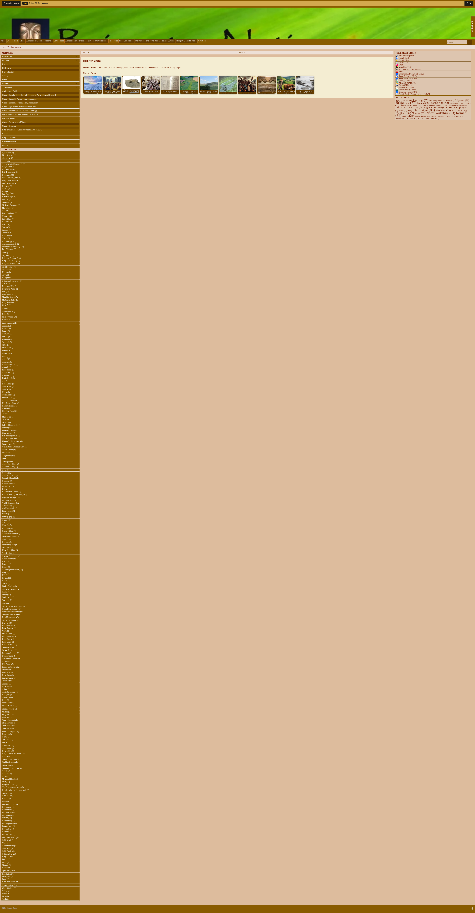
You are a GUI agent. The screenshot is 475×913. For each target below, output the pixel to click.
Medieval (39, 83)
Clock (4, 392)
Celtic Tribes (7, 854)
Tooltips (11, 47)
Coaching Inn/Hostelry (11, 570)
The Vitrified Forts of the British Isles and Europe (154, 41)
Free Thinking (7, 249)
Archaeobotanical (9, 244)
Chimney (5, 592)
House (4, 581)
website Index (12, 41)
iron (411, 111)
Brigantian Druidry (9, 261)
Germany (5, 334)
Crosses (5, 776)
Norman (5, 216)
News (4, 756)
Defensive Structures (10, 281)
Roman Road (7, 829)
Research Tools (8, 500)
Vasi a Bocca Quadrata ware (13, 447)
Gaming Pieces (8, 400)
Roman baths (7, 810)
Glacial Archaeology (10, 609)
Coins (4, 868)
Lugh (4, 843)
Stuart (4, 227)
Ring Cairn (6, 642)
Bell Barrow (7, 625)
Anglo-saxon (7, 167)
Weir (4, 896)
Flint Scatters (7, 397)
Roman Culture (8, 804)
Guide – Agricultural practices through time (39, 106)
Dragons (5, 734)
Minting (5, 865)
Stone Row (6, 728)
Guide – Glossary (9, 126)
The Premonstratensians (11, 787)
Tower (4, 583)
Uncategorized (7, 885)
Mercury (5, 818)
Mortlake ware (8, 438)
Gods (4, 470)
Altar (4, 359)
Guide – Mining (39, 118)
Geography (6, 456)
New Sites (202, 41)
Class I (4, 522)
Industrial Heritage (9, 589)
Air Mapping (7, 505)
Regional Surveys (9, 497)
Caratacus (6, 697)
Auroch (5, 367)
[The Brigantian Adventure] (472, 908)
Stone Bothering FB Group (409, 76)
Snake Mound (7, 678)
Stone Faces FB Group (408, 78)
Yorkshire (413, 118)
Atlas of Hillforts (405, 85)
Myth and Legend (9, 732)
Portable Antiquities (406, 87)
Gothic (4, 189)
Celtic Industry (8, 846)
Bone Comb (7, 384)
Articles (5, 796)
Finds (4, 356)
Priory (4, 782)
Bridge (4, 891)
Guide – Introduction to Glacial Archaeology (19, 110)
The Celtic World (8, 838)
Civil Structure (7, 267)
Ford (4, 893)
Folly (4, 572)
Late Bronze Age (9, 172)
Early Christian (39, 71)
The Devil (6, 739)
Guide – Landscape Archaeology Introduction (39, 102)
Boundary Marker (9, 653)
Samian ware (7, 444)
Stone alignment (8, 720)
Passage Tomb (7, 672)
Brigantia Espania (9, 138)
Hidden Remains (8, 484)
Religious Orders (8, 784)
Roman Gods (7, 815)
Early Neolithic (8, 213)
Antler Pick (6, 373)
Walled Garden (8, 586)
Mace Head (6, 417)
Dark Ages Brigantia (10, 178)
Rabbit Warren (7, 765)
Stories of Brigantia (9, 759)
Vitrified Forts (458, 116)
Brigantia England (9, 258)
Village (5, 278)
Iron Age (39, 60)
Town (4, 275)
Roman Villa (7, 834)
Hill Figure (6, 664)
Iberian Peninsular (9, 141)
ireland (403, 111)
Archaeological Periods (74, 41)
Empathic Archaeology (11, 247)
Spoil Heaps (7, 870)
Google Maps (404, 60)
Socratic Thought (9, 478)
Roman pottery (8, 823)
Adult (4, 408)
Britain (4, 328)
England (462, 105)
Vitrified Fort (39, 87)
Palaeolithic (6, 219)
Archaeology (7, 241)
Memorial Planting (9, 779)
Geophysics (6, 486)
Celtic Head (6, 386)
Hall (3, 575)
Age (399, 100)
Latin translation (8, 882)
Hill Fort (5, 528)
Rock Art (5, 717)
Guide (4, 473)
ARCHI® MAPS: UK (407, 83)
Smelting (5, 600)
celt (463, 103)
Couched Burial (8, 411)
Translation (6, 874)
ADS (401, 72)
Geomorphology (8, 467)
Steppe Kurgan (8, 650)
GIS (87, 52)
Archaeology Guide (34, 41)
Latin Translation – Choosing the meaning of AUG (22, 130)
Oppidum (6, 539)
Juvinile (5, 414)
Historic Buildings (9, 556)
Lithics (5, 514)
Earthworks (6, 312)
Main (2, 41)
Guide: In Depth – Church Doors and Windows (20, 114)
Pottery (5, 428)
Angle (4, 161)
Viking (39, 75)
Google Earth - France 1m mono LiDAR (415, 94)
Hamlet (5, 272)
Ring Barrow (7, 639)
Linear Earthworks (9, 667)
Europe (5, 326)
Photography (7, 516)
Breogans (6, 695)
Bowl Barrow (7, 628)
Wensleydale (401, 118)
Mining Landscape (9, 614)
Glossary (5, 481)
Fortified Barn (7, 294)
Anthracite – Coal (9, 464)
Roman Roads (7, 832)
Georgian (5, 186)
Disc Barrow (7, 634)
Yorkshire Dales (429, 118)
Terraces (5, 681)
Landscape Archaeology (11, 606)
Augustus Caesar (8, 692)
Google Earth (404, 58)
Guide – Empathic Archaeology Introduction (39, 99)
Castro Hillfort (7, 531)
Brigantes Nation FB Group (409, 92)
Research (5, 801)
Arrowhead (6, 376)
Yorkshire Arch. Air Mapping (410, 69)
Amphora (6, 362)
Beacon (5, 564)
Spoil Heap (6, 597)
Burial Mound (7, 656)
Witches (5, 742)
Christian (405, 105)
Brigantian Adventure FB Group (411, 74)
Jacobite (5, 200)
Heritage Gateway (406, 81)
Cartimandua (455, 103)
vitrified (449, 116)
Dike (4, 314)
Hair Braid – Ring (9, 403)
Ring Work (6, 303)
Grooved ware (7, 433)
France (4, 331)
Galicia (39, 145)
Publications (7, 749)
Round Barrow (8, 645)
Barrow (5, 623)
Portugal (5, 339)
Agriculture (6, 153)
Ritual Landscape (9, 617)
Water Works (7, 888)
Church (5, 774)
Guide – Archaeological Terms (14, 122)
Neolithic (5, 211)
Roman (39, 64)
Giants (4, 737)
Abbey (4, 771)
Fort (3, 292)
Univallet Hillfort (8, 550)
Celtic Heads (59, 41)
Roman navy (7, 821)
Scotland (5, 342)
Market (5, 712)
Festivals (5, 354)
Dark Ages (39, 68)
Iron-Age (5, 603)
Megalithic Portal (405, 67)
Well (4, 899)
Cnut (4, 700)
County (5, 269)
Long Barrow (7, 636)
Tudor (4, 233)
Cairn (4, 631)
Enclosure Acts (8, 323)
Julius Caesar (7, 703)
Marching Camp (8, 297)
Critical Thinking (8, 475)
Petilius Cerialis (8, 706)
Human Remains (8, 406)
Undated (5, 235)
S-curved (5, 419)
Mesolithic (6, 208)
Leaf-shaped (7, 378)
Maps (4, 458)
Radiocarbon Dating (10, 492)
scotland (408, 116)
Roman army (7, 807)
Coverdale (428, 105)
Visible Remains (8, 503)
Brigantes (6, 856)
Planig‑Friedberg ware (11, 441)
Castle (4, 283)
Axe (3, 381)
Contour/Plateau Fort (10, 534)
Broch (4, 567)
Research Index (126, 41)
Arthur (4, 689)
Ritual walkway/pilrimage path (14, 790)
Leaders (5, 684)
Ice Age (5, 191)
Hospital (5, 578)
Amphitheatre (7, 559)
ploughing (6, 158)
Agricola (5, 686)
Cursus (5, 661)
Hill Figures (113, 41)
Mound (5, 670)
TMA (401, 65)
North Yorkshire (440, 113)
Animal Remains (8, 365)
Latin (4, 879)
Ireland (5, 337)
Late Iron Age (7, 197)
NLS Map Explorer (406, 56)
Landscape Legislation (11, 612)
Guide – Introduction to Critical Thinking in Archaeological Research (39, 95)
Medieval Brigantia (9, 205)
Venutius (441, 116)
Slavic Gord (7, 547)
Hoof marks (7, 370)
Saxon (39, 79)
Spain (4, 345)
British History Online (407, 90)
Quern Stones (7, 450)
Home (4, 47)
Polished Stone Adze (10, 425)
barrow (450, 100)
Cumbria (439, 105)
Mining (5, 595)
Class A (5, 305)
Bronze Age (39, 56)
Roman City (7, 812)
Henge (4, 520)
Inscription (6, 876)
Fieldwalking (7, 511)
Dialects (5, 309)
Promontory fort (8, 545)
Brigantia (5, 256)
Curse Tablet (7, 395)
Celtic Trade (7, 851)
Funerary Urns (8, 430)
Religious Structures (10, 768)
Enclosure (6, 319)
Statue (4, 452)
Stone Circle (7, 723)
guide (431, 107)
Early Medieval (8, 183)
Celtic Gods (6, 840)
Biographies (7, 751)
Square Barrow (8, 647)
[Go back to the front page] (237, 23)
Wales (4, 350)
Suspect (5, 230)
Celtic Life (6, 848)
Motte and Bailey (9, 300)
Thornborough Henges (429, 116)
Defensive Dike (8, 286)
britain (423, 102)
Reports (48, 41)
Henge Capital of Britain (186, 41)
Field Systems (7, 155)
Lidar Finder (403, 62)
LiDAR (5, 489)
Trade (4, 863)
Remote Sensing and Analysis (13, 494)
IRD (241, 52)
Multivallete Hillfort (10, 536)
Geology (5, 461)
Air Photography (8, 508)
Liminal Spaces (8, 709)
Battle (4, 253)
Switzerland (6, 347)
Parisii (4, 859)
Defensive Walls (8, 289)
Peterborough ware (9, 436)
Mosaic (5, 422)
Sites (22, 41)
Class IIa (5, 525)
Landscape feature (9, 620)
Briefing (5, 798)
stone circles (7, 725)
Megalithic (6, 715)
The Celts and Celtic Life (97, 41)
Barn (4, 561)
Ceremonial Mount (9, 659)
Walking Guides (8, 762)
